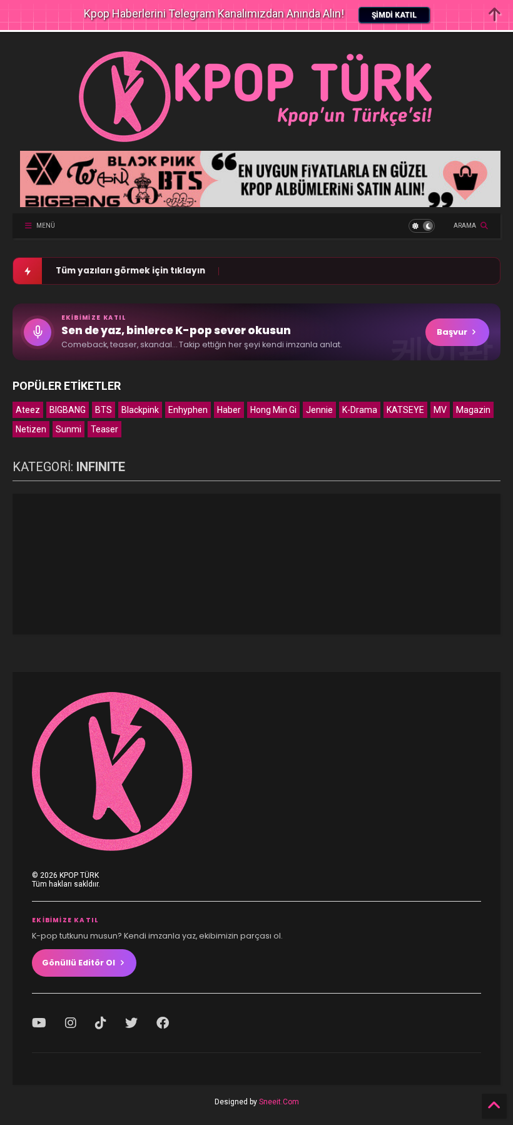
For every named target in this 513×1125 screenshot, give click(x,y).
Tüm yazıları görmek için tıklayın (130, 271)
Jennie (319, 410)
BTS (103, 410)
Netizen (31, 429)
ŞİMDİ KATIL (394, 15)
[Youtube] (39, 1023)
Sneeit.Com (279, 1101)
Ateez (28, 410)
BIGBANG (67, 410)
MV (440, 410)
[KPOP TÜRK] (256, 141)
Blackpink (140, 410)
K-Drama (359, 410)
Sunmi (68, 429)
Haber (229, 410)
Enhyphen (188, 410)
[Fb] (162, 1023)
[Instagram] (70, 1023)
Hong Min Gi (273, 410)
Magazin (473, 410)
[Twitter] (131, 1023)
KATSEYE (405, 410)
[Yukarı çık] (494, 1106)
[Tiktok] (100, 1023)
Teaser (104, 429)
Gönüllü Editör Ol (78, 962)
